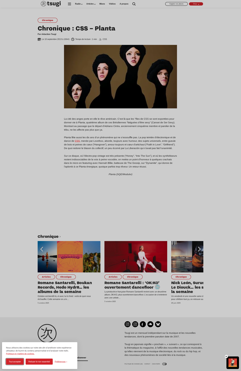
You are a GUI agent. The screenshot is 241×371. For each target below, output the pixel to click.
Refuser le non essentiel (39, 361)
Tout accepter (15, 361)
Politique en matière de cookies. (20, 353)
